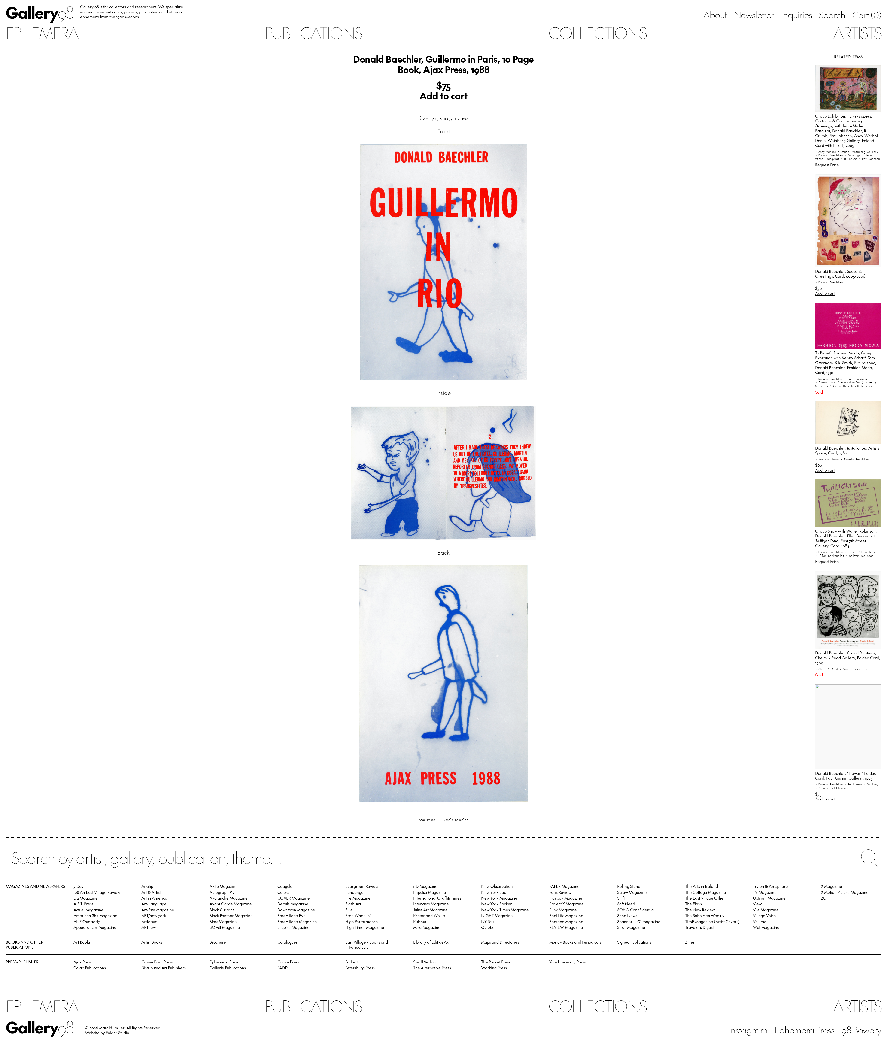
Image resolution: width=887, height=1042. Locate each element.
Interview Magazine (431, 903)
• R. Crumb (850, 159)
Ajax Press (427, 819)
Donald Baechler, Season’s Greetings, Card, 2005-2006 (840, 273)
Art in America (154, 898)
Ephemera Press (224, 962)
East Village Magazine (297, 921)
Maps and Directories (500, 942)
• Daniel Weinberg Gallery (858, 152)
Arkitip (147, 886)
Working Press (494, 967)
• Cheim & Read (827, 669)
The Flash (693, 903)
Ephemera (42, 32)
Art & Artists (151, 892)
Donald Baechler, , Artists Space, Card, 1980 (847, 450)
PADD (282, 967)
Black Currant (222, 909)
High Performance (361, 921)
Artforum (149, 921)
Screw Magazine (632, 892)
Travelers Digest (699, 927)
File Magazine (358, 898)
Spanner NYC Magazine (638, 921)
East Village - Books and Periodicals (366, 944)
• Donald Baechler (829, 155)
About (715, 14)
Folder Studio (117, 1032)
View (757, 903)
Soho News (627, 915)
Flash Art (353, 903)
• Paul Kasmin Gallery (861, 784)
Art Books (82, 942)
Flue (349, 909)
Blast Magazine (223, 921)
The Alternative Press (432, 967)
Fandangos (355, 892)
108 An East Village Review (96, 892)
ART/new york (153, 915)
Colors (283, 892)
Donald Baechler (456, 819)
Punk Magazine (563, 909)
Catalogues (287, 942)
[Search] (443, 862)
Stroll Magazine (631, 927)
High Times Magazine (364, 927)
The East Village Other (705, 898)
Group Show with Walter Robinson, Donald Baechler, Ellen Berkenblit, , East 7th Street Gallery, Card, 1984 (846, 538)
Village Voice (764, 915)
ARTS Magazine (224, 886)
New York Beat (494, 892)
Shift (621, 898)
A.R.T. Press (83, 903)
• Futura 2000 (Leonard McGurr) (840, 382)
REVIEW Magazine (566, 927)
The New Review (700, 909)
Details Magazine (292, 903)
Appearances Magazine (94, 927)
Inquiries (796, 14)
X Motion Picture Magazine (845, 892)
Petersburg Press (360, 967)
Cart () (866, 14)
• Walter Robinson (859, 555)
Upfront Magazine (769, 898)
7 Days (79, 886)
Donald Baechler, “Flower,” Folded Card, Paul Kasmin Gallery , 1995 (845, 775)
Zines (690, 942)
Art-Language (154, 903)
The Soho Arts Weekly (704, 915)
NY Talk (488, 921)
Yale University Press (567, 962)
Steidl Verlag (424, 962)
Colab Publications (89, 967)
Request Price (827, 164)
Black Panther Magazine (231, 915)
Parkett (351, 962)
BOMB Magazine (225, 927)
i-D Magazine (425, 886)
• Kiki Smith (837, 386)
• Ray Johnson (869, 159)
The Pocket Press (495, 962)
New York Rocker (496, 903)
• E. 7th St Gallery (859, 552)
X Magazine (831, 886)
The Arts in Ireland (701, 886)
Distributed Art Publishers (163, 967)
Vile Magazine (766, 909)
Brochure (218, 942)
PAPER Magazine (564, 886)
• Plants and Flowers (831, 788)
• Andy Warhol (826, 152)
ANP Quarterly (86, 921)
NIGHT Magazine (497, 915)
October (488, 927)
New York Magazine (499, 898)
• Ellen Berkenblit (830, 555)
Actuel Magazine (88, 909)
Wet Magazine (766, 927)
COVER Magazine (293, 898)
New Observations (497, 886)
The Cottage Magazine (705, 892)
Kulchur (420, 921)
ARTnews (149, 927)
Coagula (284, 886)
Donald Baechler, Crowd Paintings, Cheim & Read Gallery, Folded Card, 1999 (847, 657)
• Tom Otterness (860, 386)
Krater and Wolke (429, 915)
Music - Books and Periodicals (575, 942)
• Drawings (853, 155)
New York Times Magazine (505, 909)
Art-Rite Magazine (157, 909)
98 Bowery (861, 1030)
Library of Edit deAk (431, 942)
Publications (313, 32)
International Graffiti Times (437, 898)
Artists (857, 32)
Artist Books (151, 942)
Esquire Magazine (293, 927)
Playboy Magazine (565, 898)
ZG (823, 898)
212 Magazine (85, 898)
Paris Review (560, 892)
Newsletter (754, 14)
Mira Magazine (426, 927)
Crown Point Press (157, 962)
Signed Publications (634, 942)
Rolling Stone (628, 886)
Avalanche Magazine (229, 898)
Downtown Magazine (296, 909)
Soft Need (626, 903)
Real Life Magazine (566, 915)
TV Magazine (765, 892)
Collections (597, 32)
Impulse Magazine (429, 892)
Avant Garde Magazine (231, 903)
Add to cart (444, 96)
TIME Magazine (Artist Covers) (712, 921)
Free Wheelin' (358, 915)
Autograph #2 (222, 892)
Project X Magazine (566, 903)
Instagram (748, 1030)
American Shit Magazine (95, 915)
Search (832, 14)
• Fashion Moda (855, 379)
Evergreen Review (361, 886)
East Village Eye (291, 915)
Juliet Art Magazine (430, 909)
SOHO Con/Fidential (636, 909)
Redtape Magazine (566, 921)
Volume (759, 921)
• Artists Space (828, 459)
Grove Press (288, 962)
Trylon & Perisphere (770, 886)
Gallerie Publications (228, 967)
